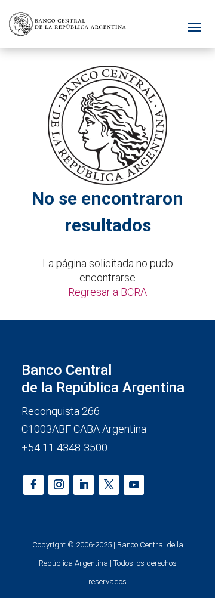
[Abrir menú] (194, 24)
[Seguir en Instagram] (58, 485)
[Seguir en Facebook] (33, 485)
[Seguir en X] (109, 485)
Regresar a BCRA (107, 292)
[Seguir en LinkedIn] (83, 485)
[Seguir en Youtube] (134, 485)
